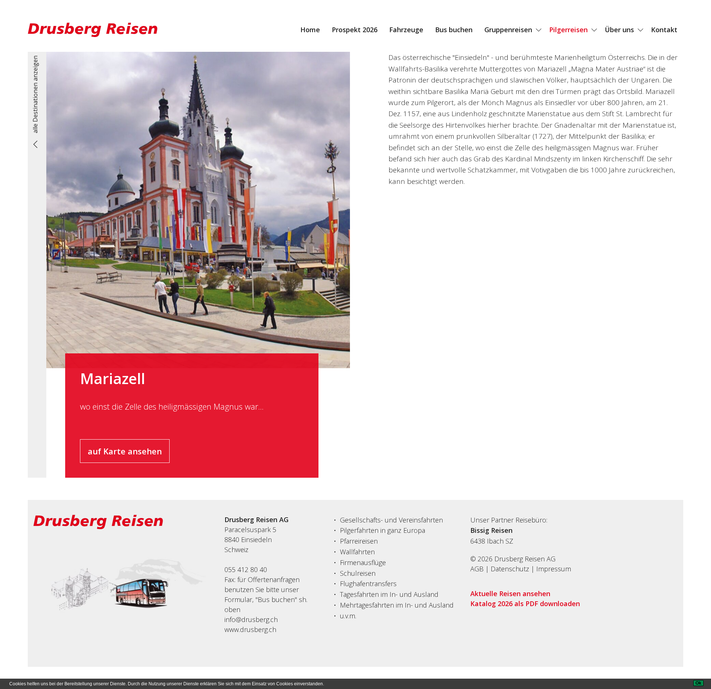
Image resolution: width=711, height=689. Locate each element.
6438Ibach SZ (491, 541)
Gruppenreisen (508, 29)
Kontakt (664, 29)
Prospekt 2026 (354, 29)
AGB (477, 568)
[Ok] (698, 683)
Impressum (553, 568)
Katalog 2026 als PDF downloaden (525, 603)
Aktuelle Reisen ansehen (510, 593)
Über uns (619, 29)
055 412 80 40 (245, 569)
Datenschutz (510, 568)
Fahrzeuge (406, 29)
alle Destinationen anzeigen (35, 94)
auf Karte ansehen (125, 451)
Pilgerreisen (568, 29)
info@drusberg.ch (251, 619)
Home (310, 29)
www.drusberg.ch (250, 629)
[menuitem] (310, 29)
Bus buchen (454, 29)
